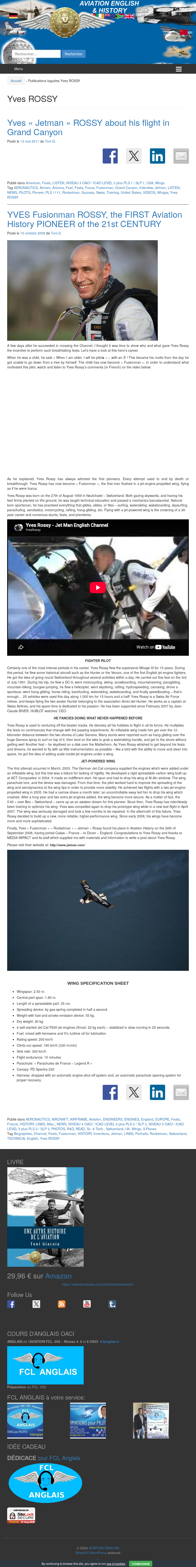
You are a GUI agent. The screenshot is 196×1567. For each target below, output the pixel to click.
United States (131, 192)
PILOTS (24, 192)
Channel (40, 1133)
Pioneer (38, 192)
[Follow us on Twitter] (36, 1304)
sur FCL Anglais (60, 1457)
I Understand (140, 1563)
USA (150, 182)
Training (113, 192)
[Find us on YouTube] (87, 1304)
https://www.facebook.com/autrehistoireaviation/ (98, 1284)
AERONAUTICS (26, 187)
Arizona (58, 187)
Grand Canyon (126, 187)
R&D (70, 1128)
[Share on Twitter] (134, 156)
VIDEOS (149, 192)
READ (80, 1128)
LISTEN (58, 182)
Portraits (141, 1133)
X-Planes (149, 1128)
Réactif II (82, 1552)
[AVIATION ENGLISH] (64, 22)
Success (88, 192)
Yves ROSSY (50, 1138)
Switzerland (114, 1128)
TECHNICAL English (22, 1138)
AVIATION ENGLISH (104, 1547)
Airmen (45, 187)
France (12, 1124)
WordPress (98, 1552)
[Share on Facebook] (110, 156)
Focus (89, 187)
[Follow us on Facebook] (11, 1304)
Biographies (23, 1133)
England (147, 1119)
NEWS (12, 192)
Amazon (58, 1275)
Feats (46, 182)
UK (127, 1128)
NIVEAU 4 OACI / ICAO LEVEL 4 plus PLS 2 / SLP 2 (107, 1124)
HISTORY (27, 1124)
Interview (146, 187)
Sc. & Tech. (95, 1128)
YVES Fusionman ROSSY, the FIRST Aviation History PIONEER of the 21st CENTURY (94, 219)
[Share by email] (181, 156)
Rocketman (71, 192)
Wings (159, 182)
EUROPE (162, 1119)
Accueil (16, 80)
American (33, 182)
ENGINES (131, 1119)
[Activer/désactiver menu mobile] (179, 69)
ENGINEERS (112, 1119)
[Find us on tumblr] (112, 1304)
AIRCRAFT (60, 1119)
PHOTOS (58, 1128)
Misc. (51, 1124)
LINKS (40, 1124)
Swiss (100, 192)
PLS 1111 (53, 192)
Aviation (95, 1119)
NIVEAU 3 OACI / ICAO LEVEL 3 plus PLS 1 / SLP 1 (105, 182)
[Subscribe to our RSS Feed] (61, 1304)
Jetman (160, 187)
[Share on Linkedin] (157, 156)
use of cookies (116, 1563)
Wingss (162, 192)
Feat (69, 187)
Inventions (101, 1133)
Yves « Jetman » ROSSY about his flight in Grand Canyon (88, 127)
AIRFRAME (78, 1119)
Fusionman (104, 187)
